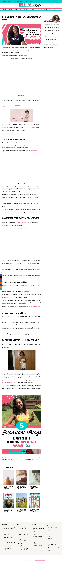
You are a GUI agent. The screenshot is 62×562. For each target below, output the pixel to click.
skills (30, 260)
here (35, 212)
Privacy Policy (42, 560)
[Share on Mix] (1, 287)
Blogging (16, 9)
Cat (27, 324)
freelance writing (7, 191)
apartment (35, 145)
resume (20, 260)
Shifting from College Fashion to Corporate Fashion (21, 487)
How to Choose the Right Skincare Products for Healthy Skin (53, 529)
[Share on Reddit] (1, 283)
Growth (21, 9)
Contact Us (22, 1)
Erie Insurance (24, 55)
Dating (38, 9)
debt (24, 302)
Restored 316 (37, 560)
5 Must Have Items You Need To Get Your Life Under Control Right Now (33, 459)
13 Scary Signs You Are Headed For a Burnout (8, 510)
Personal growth (11, 386)
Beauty (50, 9)
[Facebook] (53, 1)
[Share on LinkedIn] (1, 281)
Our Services (10, 1)
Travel (54, 9)
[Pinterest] (57, 1)
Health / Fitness (44, 9)
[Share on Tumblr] (1, 285)
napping (39, 317)
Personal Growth (5, 14)
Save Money (10, 9)
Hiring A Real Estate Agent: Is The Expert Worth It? (21, 510)
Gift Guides (26, 9)
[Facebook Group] (59, 1)
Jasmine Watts (5, 22)
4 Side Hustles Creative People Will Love (9, 458)
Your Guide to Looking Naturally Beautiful (34, 487)
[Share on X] (1, 277)
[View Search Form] (51, 1)
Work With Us (16, 1)
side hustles (36, 269)
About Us (4, 1)
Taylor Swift (31, 99)
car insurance (15, 205)
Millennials (33, 9)
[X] (54, 1)
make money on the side (29, 286)
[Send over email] (1, 289)
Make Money (4, 9)
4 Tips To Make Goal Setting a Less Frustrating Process (34, 510)
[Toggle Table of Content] (12, 134)
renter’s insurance (34, 150)
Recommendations (29, 1)
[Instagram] (56, 1)
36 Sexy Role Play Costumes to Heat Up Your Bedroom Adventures (24, 528)
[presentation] (8, 477)
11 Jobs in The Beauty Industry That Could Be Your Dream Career (9, 528)
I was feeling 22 (17, 105)
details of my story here (22, 222)
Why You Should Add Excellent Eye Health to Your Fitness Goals (24, 534)
